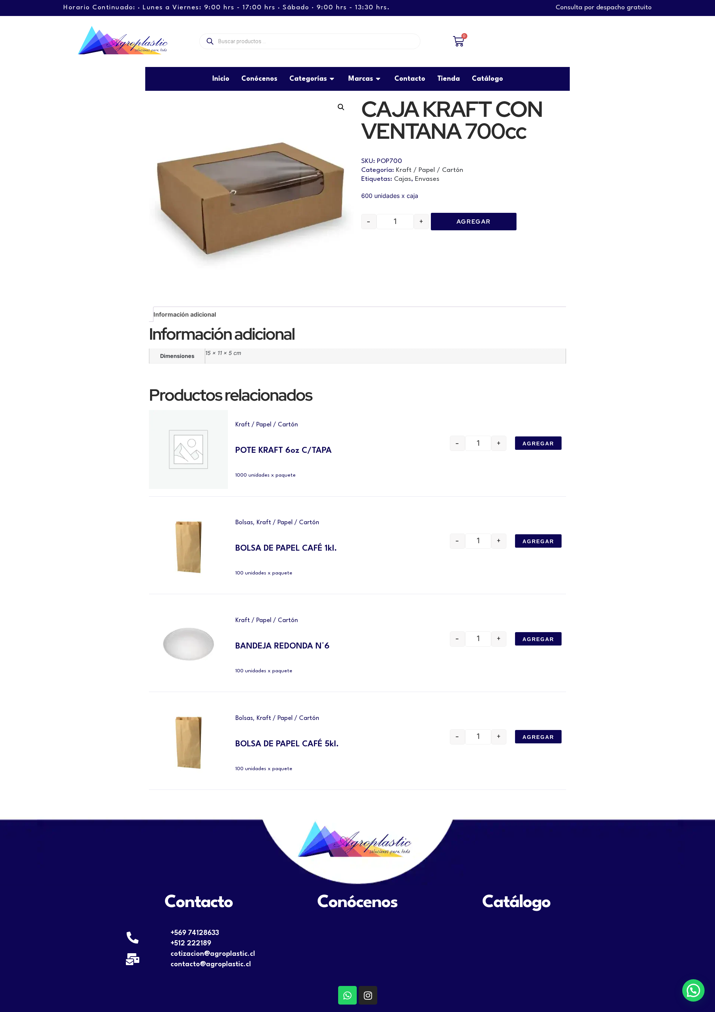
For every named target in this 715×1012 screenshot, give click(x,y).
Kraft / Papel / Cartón (429, 170)
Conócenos (357, 902)
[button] (341, 107)
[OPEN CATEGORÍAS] (332, 78)
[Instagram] (368, 995)
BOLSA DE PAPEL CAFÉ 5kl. (287, 744)
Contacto (199, 902)
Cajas (402, 179)
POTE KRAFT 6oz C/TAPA (283, 450)
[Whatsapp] (347, 995)
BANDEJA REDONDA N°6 (282, 646)
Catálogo (516, 902)
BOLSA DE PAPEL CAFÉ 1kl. (286, 548)
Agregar (474, 221)
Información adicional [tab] (184, 314)
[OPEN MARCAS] (378, 78)
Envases (427, 179)
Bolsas (244, 522)
